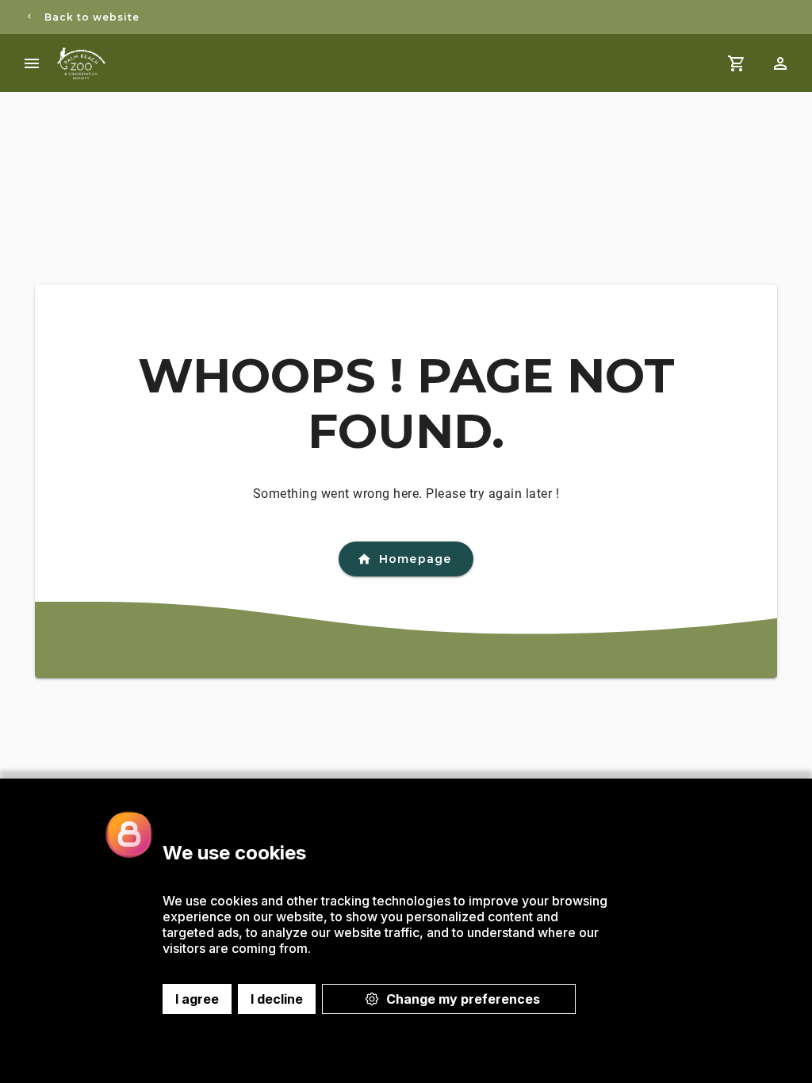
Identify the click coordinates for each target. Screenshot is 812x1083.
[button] (780, 63)
